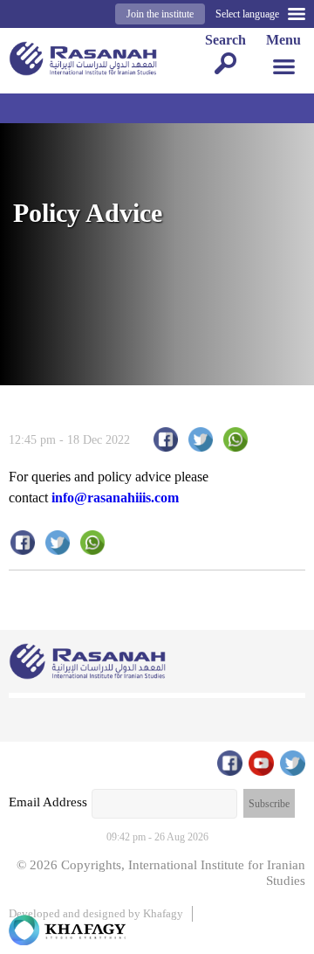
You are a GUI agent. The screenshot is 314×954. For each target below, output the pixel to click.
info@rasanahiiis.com (115, 497)
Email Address (48, 802)
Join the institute (160, 14)
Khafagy (163, 913)
